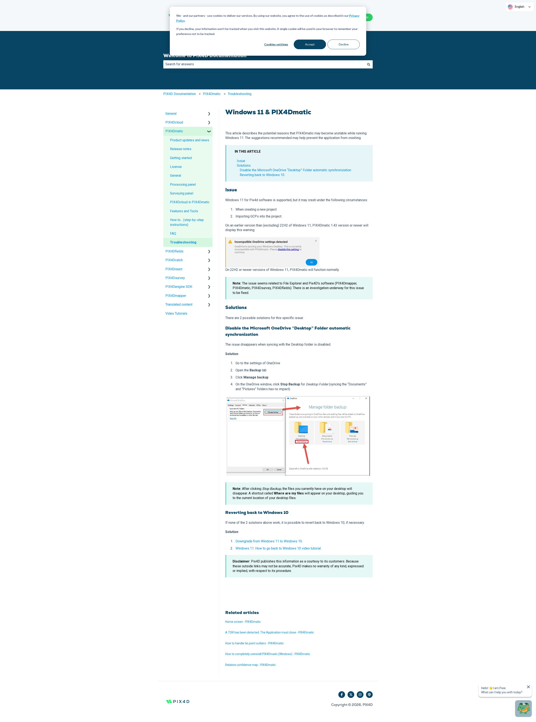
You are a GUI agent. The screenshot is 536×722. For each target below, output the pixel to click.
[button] (209, 114)
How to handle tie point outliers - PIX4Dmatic (254, 643)
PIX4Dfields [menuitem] (174, 251)
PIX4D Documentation (179, 94)
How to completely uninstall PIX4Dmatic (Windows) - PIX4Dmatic (267, 654)
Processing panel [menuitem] (183, 185)
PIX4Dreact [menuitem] (173, 269)
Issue (241, 161)
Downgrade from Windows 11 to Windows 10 (269, 541)
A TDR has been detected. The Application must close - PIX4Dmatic (269, 632)
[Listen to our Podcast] (369, 694)
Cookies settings (276, 44)
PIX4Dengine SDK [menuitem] (178, 287)
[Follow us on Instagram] (360, 694)
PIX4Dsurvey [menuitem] (175, 278)
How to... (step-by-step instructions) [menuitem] (187, 222)
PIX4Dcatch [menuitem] (174, 260)
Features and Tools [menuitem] (184, 211)
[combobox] (264, 64)
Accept (310, 44)
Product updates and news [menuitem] (189, 140)
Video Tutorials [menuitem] (176, 313)
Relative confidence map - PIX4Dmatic (250, 665)
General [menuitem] (171, 114)
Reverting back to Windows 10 (262, 175)
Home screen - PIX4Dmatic (243, 621)
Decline (344, 44)
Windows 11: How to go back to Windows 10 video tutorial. (278, 548)
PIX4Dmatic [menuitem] (174, 131)
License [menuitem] (176, 167)
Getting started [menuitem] (181, 158)
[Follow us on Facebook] (341, 694)
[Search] (369, 64)
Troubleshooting (239, 94)
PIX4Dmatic (211, 94)
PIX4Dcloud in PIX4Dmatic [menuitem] (189, 202)
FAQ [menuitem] (173, 234)
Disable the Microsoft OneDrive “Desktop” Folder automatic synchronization (295, 170)
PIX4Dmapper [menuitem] (175, 296)
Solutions (244, 165)
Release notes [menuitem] (180, 149)
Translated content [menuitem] (178, 304)
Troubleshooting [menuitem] (183, 242)
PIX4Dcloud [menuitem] (174, 122)
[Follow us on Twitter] (351, 694)
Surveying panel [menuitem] (181, 193)
